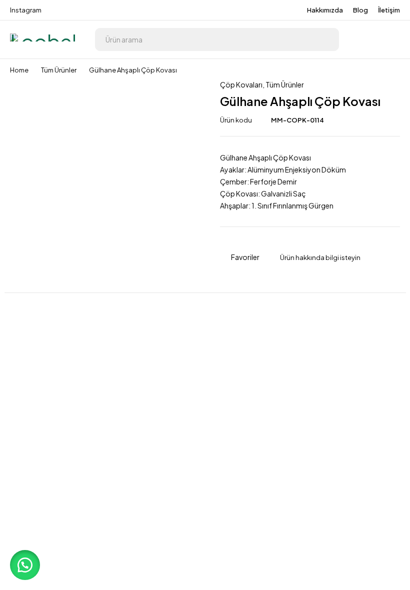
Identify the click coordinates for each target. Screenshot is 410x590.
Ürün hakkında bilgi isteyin (320, 258)
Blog (360, 10)
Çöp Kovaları (241, 84)
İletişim (389, 10)
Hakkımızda (325, 10)
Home (19, 70)
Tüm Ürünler (58, 70)
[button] (25, 565)
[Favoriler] (390, 39)
